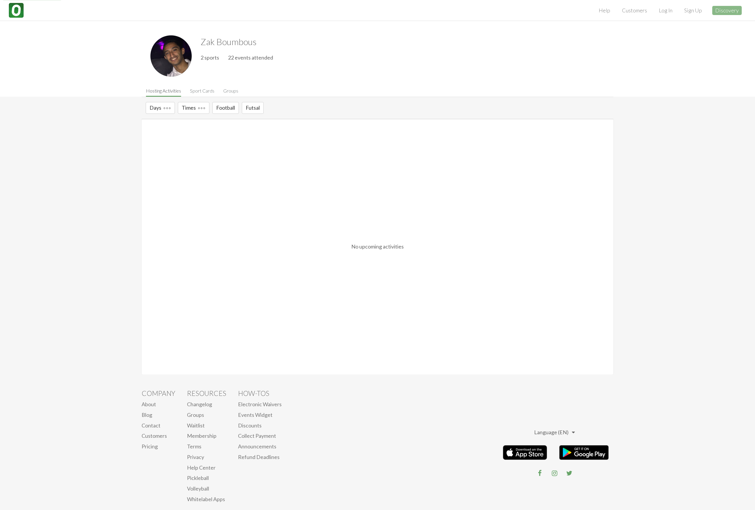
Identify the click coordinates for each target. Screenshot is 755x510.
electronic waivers (260, 404)
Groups (230, 90)
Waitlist (196, 425)
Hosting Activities (163, 90)
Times (189, 107)
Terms (194, 446)
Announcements (257, 446)
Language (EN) (551, 432)
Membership (201, 435)
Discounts (250, 425)
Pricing (150, 446)
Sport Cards (202, 90)
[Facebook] (540, 473)
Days (155, 107)
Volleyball (198, 488)
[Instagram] (554, 473)
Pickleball (198, 478)
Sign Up (693, 10)
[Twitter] (569, 473)
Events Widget (255, 415)
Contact (151, 425)
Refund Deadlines (259, 457)
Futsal (253, 107)
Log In (665, 10)
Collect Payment (257, 435)
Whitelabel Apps (206, 499)
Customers (634, 10)
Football (225, 107)
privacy (195, 457)
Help (604, 10)
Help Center (201, 467)
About (149, 404)
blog (147, 415)
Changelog (199, 404)
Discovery (727, 10)
